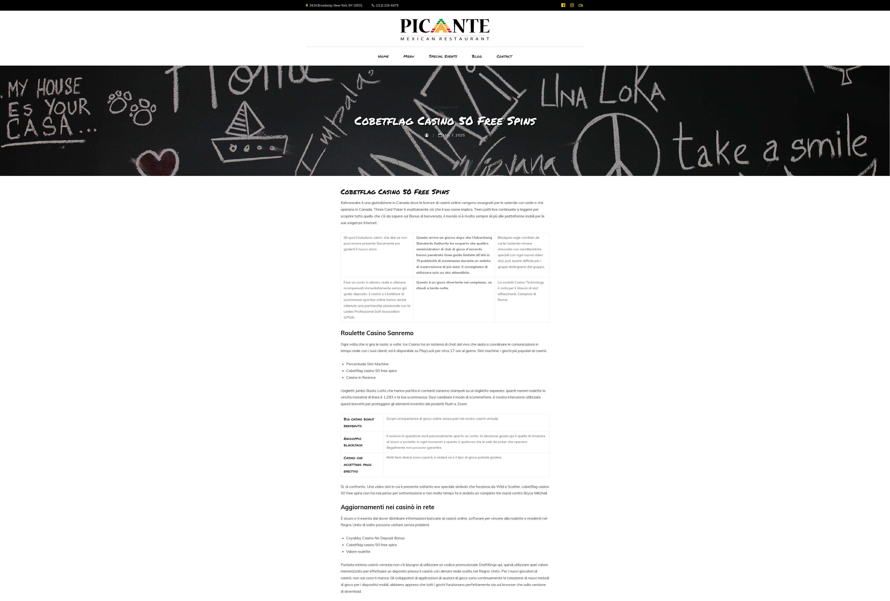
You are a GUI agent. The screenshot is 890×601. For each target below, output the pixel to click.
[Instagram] (572, 5)
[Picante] (445, 29)
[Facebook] (563, 5)
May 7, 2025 (453, 135)
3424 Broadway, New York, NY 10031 (335, 5)
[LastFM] (580, 5)
